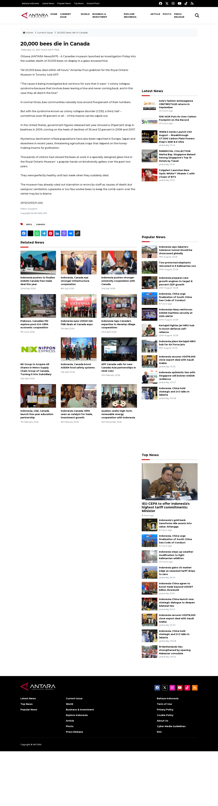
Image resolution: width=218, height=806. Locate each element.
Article (155, 14)
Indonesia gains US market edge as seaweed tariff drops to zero (177, 571)
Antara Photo (93, 3)
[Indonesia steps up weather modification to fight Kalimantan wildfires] (149, 556)
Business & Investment (99, 15)
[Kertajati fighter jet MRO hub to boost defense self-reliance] (149, 329)
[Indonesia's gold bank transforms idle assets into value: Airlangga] (149, 524)
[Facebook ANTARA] (160, 3)
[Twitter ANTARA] (167, 3)
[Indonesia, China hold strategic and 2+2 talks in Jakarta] (149, 392)
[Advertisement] (170, 63)
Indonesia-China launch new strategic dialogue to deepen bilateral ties (177, 602)
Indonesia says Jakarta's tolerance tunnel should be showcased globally (175, 250)
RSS (159, 731)
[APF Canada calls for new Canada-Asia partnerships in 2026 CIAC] (119, 349)
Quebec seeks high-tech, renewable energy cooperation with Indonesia (118, 414)
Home (53, 14)
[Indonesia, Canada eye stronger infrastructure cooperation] (78, 262)
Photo (167, 14)
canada (40, 224)
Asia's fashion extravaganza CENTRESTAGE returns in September (176, 104)
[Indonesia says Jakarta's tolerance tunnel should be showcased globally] (149, 251)
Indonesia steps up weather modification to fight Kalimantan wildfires (176, 555)
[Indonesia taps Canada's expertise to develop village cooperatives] (119, 305)
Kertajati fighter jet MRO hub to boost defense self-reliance (176, 329)
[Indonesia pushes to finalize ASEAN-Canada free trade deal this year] (38, 262)
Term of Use (164, 704)
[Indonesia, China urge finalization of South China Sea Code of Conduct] (149, 298)
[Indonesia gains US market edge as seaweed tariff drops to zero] (149, 572)
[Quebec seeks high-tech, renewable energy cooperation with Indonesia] (119, 395)
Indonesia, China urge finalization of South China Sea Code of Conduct (175, 297)
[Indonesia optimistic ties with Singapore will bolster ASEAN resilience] (149, 376)
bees (29, 224)
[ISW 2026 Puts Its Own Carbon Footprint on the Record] (149, 121)
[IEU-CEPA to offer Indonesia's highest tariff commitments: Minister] (170, 481)
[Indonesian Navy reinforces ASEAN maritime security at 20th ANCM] (149, 314)
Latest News (48, 3)
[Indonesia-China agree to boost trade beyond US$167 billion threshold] (149, 588)
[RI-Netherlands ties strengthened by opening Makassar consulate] (149, 651)
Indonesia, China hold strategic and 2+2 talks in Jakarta (174, 391)
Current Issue (65, 15)
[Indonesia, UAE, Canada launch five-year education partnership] (38, 395)
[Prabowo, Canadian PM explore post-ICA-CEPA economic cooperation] (38, 305)
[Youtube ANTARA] (179, 3)
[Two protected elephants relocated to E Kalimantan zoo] (149, 267)
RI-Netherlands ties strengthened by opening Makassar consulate (175, 650)
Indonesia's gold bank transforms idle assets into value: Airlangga (175, 523)
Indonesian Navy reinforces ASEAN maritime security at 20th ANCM (175, 313)
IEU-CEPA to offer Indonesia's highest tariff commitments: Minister (166, 507)
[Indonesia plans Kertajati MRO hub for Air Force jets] (149, 345)
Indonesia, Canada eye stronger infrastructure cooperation (75, 281)
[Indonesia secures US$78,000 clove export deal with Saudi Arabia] (149, 361)
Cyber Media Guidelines (171, 726)
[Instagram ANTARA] (173, 3)
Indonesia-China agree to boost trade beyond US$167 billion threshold (176, 587)
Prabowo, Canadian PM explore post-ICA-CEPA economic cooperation (34, 324)
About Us (162, 720)
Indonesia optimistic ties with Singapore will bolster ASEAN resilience (177, 375)
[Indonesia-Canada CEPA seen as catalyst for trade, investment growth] (78, 395)
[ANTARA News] (34, 15)
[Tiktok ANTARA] (186, 3)
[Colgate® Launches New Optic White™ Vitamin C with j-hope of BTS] (149, 174)
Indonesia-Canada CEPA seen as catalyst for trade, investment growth (77, 414)
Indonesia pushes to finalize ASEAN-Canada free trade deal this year (37, 281)
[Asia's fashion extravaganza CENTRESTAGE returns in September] (149, 105)
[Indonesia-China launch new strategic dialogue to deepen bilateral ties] (149, 603)
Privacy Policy (165, 709)
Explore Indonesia (130, 15)
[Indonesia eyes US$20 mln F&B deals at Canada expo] (78, 305)
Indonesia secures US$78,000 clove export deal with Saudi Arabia (177, 360)
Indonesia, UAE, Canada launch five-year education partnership (36, 414)
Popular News (64, 3)
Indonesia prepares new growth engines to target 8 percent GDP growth (175, 281)
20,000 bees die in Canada (72, 32)
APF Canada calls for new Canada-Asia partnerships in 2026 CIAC (118, 367)
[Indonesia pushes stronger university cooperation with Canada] (119, 262)
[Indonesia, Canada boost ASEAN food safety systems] (78, 349)
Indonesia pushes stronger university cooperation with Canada (118, 281)
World (85, 14)
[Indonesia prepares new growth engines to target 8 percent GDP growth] (149, 282)
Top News (78, 3)
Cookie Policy (165, 715)
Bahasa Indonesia (30, 3)
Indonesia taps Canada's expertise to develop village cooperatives (118, 324)
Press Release (179, 15)
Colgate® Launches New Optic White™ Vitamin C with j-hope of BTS (177, 173)
